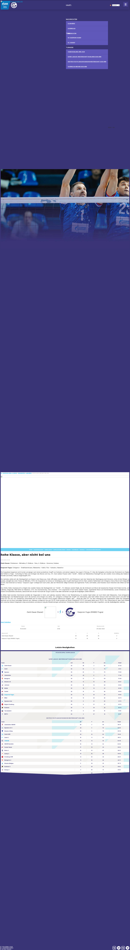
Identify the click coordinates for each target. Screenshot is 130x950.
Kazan (69, 549)
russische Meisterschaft (94, 549)
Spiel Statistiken (6, 622)
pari (31, 549)
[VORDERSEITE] (127, 948)
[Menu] (125, 4)
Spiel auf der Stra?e (59, 549)
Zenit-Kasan (48, 549)
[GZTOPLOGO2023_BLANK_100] (13, 5)
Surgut (83, 549)
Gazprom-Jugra (38, 549)
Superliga (75, 549)
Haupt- (69, 5)
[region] (65, 252)
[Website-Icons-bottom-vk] (122, 948)
